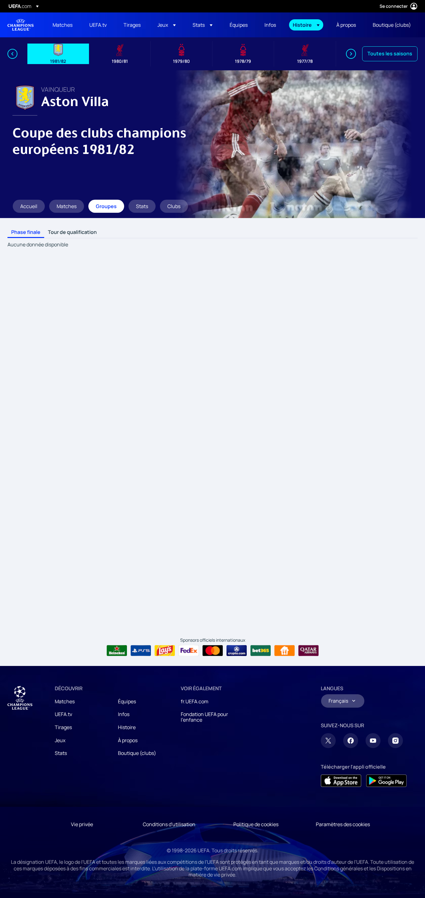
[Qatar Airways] (308, 650)
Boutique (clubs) (137, 753)
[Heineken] (117, 650)
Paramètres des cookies (343, 824)
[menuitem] (63, 25)
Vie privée (82, 824)
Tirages (63, 727)
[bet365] (260, 650)
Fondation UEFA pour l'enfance (204, 717)
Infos (123, 714)
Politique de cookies (255, 824)
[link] (63, 25)
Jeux (60, 740)
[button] (166, 25)
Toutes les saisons (389, 53)
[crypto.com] (237, 650)
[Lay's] (165, 650)
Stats (61, 753)
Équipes (127, 701)
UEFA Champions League (20, 25)
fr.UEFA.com (194, 701)
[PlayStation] (141, 650)
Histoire (127, 727)
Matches (65, 701)
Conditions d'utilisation (169, 824)
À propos (128, 740)
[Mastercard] (213, 650)
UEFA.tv (63, 714)
